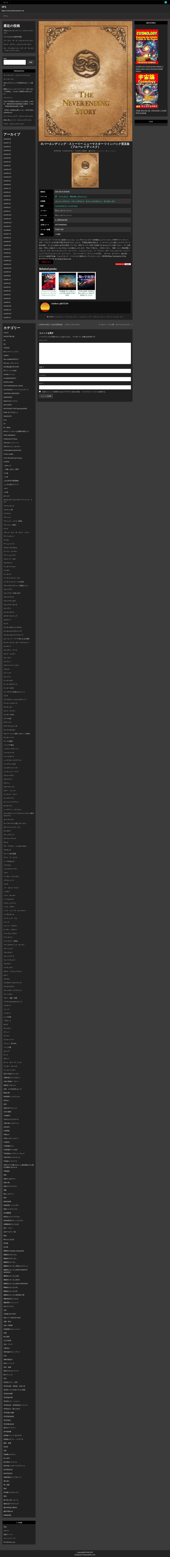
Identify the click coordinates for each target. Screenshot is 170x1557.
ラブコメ (7, 1036)
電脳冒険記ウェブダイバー (13, 1477)
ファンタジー (8, 937)
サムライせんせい (10, 730)
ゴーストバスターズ (10, 703)
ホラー (6, 975)
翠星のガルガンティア (11, 1371)
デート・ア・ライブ (10, 857)
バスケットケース (10, 903)
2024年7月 (7, 234)
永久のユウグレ (9, 1306)
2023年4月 (7, 291)
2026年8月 (7, 139)
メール (42, 375)
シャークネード (9, 756)
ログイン (7, 1531)
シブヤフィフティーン (11, 749)
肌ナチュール (8, 1375)
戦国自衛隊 (7, 1201)
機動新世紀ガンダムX (11, 1299)
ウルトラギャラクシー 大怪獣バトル (16, 586)
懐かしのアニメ (9, 1194)
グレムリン (7, 677)
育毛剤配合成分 (9, 1424)
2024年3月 (7, 249)
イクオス (7, 570)
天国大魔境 (7, 1112)
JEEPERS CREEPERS (11, 393)
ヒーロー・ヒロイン (10, 929)
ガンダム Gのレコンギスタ (13, 627)
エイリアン (7, 608)
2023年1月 (7, 302)
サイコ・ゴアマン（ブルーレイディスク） (18, 44)
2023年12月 (7, 260)
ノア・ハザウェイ (77, 201)
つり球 (6, 477)
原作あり (7, 1100)
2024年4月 (7, 245)
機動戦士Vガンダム (10, 1255)
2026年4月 (7, 154)
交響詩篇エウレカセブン (12, 1077)
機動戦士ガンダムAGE (11, 1276)
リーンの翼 (7, 1047)
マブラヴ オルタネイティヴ (13, 1002)
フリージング (8, 948)
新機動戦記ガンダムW (11, 1224)
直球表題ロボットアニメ (12, 1352)
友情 (5, 1104)
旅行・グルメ (8, 1228)
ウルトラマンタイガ (10, 605)
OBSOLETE (8, 416)
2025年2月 (7, 207)
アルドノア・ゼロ (10, 559)
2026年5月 (7, 150)
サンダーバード (9, 737)
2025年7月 (7, 188)
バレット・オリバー (62, 201)
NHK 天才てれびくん (11, 412)
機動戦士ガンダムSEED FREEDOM (16, 1283)
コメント (43, 340)
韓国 (5, 1496)
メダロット (7, 1021)
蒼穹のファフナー (10, 1428)
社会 (5, 1356)
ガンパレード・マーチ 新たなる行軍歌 (16, 639)
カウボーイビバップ (10, 616)
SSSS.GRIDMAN (9, 435)
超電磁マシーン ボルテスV (13, 1435)
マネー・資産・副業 (10, 998)
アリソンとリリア (10, 555)
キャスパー (7, 646)
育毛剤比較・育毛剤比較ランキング (16, 1405)
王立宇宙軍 (7, 1340)
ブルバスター (8, 952)
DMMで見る (46, 262)
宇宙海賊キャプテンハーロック (14, 1153)
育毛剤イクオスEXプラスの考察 (14, 1390)
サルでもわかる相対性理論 (13, 37)
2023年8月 (7, 276)
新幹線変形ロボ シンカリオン (13, 1220)
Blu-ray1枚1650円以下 (11, 359)
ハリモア (7, 892)
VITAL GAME (8, 454)
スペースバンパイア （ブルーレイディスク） (19, 116)
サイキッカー (8, 707)
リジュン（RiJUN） (10, 1043)
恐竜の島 (7, 1182)
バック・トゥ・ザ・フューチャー (15, 911)
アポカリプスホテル (10, 548)
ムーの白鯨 (7, 1017)
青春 (5, 1488)
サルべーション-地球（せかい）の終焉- (17, 734)
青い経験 (7, 1485)
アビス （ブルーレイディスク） (14, 124)
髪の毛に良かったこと (11, 1500)
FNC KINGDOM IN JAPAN (13, 386)
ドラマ (6, 884)
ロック (6, 1055)
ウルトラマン (8, 589)
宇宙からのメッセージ (11, 1138)
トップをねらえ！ (10, 861)
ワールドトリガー (10, 1070)
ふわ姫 (6, 492)
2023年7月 (7, 279)
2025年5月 (7, 196)
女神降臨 (7, 1131)
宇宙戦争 (7, 1142)
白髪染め (7, 1348)
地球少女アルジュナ (10, 1108)
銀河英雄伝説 (8, 1469)
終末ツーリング (9, 1363)
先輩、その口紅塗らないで (13, 1089)
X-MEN (6, 462)
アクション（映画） (10, 525)
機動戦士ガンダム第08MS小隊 (14, 1295)
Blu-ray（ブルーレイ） (11, 363)
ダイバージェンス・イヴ (12, 827)
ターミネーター (9, 79)
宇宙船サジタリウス (10, 1161)
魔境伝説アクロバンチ (11, 1504)
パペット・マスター (10, 926)
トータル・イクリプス (11, 876)
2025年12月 (7, 169)
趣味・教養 (7, 1443)
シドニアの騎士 (9, 745)
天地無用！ (7, 1115)
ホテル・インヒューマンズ (13, 971)
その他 (6, 473)
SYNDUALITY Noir (10, 439)
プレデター (7, 964)
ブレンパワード (9, 956)
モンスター (7, 1028)
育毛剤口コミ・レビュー (12, 1401)
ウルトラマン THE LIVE (12, 593)
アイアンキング (9, 506)
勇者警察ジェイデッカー (12, 1096)
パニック (7, 922)
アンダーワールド (10, 567)
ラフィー (7, 1032)
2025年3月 (7, 204)
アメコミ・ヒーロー (10, 551)
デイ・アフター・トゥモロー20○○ (15, 846)
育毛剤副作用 (8, 1397)
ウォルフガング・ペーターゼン (66, 206)
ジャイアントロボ (10, 764)
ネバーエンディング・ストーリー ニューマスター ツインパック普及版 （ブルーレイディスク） (84, 145)
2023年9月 (7, 272)
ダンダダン (7, 831)
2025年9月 (7, 181)
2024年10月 (8, 223)
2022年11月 (7, 310)
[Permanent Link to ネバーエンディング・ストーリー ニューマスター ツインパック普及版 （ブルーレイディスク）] (85, 81)
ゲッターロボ (8, 680)
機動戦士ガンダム (10, 1262)
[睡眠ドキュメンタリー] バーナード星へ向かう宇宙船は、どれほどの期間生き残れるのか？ (18, 91)
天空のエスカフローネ (11, 1119)
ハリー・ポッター (10, 895)
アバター (7, 540)
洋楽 (5, 1310)
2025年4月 (7, 200)
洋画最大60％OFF (10, 1314)
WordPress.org (9, 1542)
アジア (6, 529)
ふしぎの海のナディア (11, 484)
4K (5, 344)
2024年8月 (7, 230)
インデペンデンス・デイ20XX (14, 582)
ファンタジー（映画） (11, 941)
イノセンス (7, 574)
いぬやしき (7, 465)
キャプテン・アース (10, 650)
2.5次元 (6, 333)
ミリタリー (7, 1013)
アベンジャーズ (9, 544)
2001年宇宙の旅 (9, 336)
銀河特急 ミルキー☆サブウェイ (14, 1466)
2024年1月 (7, 257)
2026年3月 (7, 158)
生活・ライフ (8, 1344)
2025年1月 (7, 211)
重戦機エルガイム (10, 1454)
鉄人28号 (7, 1458)
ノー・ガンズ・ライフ (11, 888)
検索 (5, 59)
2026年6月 (7, 147)
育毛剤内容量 (8, 1394)
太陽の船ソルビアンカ (11, 1123)
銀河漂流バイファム (10, 1462)
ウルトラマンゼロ (10, 601)
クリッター (7, 658)
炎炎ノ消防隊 (8, 1325)
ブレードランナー (10, 960)
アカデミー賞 (8, 510)
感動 (5, 1190)
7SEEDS (6, 348)
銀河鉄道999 (8, 1473)
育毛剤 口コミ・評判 (10, 1382)
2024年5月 (7, 241)
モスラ (6, 1024)
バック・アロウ (9, 907)
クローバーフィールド (11, 665)
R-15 (5, 420)
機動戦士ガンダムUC (11, 1287)
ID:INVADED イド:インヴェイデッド (16, 389)
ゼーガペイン (8, 806)
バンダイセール (9, 914)
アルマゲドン (8, 563)
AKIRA (6, 355)
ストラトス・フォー (10, 794)
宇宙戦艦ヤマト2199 (10, 1150)
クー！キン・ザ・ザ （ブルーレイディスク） (19, 40)
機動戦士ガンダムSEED (12, 1280)
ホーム (6, 2)
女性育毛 (7, 1127)
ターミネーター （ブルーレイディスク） (17, 75)
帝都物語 (7, 1171)
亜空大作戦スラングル (11, 1074)
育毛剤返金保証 (9, 1416)
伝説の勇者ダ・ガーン (11, 1081)
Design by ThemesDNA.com (85, 1555)
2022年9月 (7, 317)
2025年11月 (7, 173)
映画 (5, 1236)
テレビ (6, 842)
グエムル (7, 669)
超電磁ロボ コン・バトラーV (13, 1439)
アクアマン (7, 513)
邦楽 (5, 1450)
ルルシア (7, 1051)
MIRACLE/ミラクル (10, 401)
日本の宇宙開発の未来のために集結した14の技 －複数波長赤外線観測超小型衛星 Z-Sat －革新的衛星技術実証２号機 (19, 103)
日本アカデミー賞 (10, 1232)
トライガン (7, 865)
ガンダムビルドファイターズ (13, 635)
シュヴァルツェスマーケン (13, 760)
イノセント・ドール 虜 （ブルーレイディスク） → (115, 324)
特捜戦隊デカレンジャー (12, 1329)
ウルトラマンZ (9, 597)
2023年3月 (7, 295)
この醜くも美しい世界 (11, 469)
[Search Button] (165, 2)
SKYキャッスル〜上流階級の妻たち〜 (16, 431)
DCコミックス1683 (10, 371)
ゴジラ (6, 696)
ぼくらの (7, 496)
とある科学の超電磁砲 (11, 481)
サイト (41, 383)
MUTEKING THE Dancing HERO (15, 408)
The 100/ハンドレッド (11, 443)
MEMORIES (8, 397)
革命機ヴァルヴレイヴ (11, 1492)
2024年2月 (7, 253)
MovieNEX (8, 405)
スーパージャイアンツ (11, 802)
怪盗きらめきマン (10, 1179)
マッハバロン (8, 994)
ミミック (7, 1009)
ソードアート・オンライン (13, 809)
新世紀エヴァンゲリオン (12, 1217)
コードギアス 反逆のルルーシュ (14, 692)
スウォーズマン (9, 775)
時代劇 (6, 1243)
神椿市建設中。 (9, 1359)
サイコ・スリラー (10, 711)
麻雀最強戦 (7, 1515)
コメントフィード (10, 1538)
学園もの (7, 1134)
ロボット (7, 1059)
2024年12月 (7, 215)
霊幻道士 (7, 1481)
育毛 (5, 1378)
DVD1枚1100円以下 (10, 378)
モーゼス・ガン (109, 201)
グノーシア (7, 673)
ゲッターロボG (9, 688)
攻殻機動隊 (7, 1213)
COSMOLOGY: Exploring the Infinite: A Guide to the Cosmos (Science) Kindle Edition (149, 68)
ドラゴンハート (9, 880)
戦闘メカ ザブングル (10, 1209)
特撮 (5, 1333)
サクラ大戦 (7, 718)
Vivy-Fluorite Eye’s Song (13, 458)
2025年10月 (7, 177)
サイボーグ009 (9, 715)
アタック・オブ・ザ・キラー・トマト (16, 532)
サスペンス (7, 722)
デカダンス (7, 850)
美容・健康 (7, 1367)
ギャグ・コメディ (10, 654)
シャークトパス (9, 753)
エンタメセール (9, 612)
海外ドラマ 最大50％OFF (12, 1318)
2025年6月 (7, 192)
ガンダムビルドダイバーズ (13, 631)
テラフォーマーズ (10, 838)
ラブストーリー (9, 1040)
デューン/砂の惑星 (10, 854)
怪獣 (5, 1175)
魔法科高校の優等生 (10, 1507)
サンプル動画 (8, 741)
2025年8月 (7, 185)
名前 (41, 367)
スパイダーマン (9, 798)
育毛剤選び (7, 1420)
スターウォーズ (9, 787)
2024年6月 (7, 238)
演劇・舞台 (7, 1321)
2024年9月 (7, 226)
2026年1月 (7, 166)
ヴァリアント (8, 98)
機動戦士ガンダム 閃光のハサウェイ (16, 1266)
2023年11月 (7, 264)
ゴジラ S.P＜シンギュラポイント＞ (15, 699)
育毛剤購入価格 (9, 1413)
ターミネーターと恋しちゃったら (15, 823)
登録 (5, 1527)
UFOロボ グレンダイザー (12, 446)
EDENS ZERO (8, 382)
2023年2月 (7, 298)
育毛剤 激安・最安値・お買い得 (14, 1386)
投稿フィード (8, 1534)
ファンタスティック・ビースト (14, 945)
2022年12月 (7, 306)
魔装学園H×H (8, 1511)
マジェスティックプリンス (13, 990)
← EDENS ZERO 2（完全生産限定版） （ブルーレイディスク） (59, 324)
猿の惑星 (7, 1337)
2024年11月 (7, 219)
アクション (7, 517)
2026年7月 (7, 143)
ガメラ (6, 623)
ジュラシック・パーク (11, 772)
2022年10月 (7, 314)
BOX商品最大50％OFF (11, 367)
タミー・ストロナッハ (94, 201)
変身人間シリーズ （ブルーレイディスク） (18, 120)
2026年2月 (7, 162)
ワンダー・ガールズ (10, 1066)
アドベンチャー (9, 536)
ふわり (6, 488)
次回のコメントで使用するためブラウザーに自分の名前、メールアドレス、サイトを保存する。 (74, 392)
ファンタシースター (10, 933)
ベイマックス (8, 967)
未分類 (6, 1247)
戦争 (5, 1198)
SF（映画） (7, 427)
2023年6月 (7, 283)
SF (4, 424)
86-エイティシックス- (11, 352)
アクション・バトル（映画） (13, 521)
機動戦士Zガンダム (10, 1258)
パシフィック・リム (10, 918)
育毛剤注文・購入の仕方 (12, 1409)
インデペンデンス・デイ (12, 578)
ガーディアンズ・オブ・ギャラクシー (16, 642)
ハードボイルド (9, 899)
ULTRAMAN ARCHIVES (12, 450)
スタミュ (7, 783)
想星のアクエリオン (10, 1186)
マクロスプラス (9, 986)
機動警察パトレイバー (11, 1302)
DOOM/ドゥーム (9, 374)
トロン (6, 873)
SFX (4, 7)
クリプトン (7, 661)
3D (4, 340)
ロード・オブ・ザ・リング (13, 1062)
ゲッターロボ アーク (10, 684)
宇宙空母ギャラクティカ (12, 1157)
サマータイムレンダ (10, 726)
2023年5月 (7, 287)
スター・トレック (10, 790)
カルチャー (7, 620)
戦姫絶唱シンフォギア (11, 1205)
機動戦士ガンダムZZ (10, 1291)
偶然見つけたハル (10, 1085)
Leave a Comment (82, 151)
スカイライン (8, 779)
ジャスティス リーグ (10, 768)
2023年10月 (7, 268)
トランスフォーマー (10, 869)
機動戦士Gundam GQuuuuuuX (14, 1251)
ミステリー (7, 1005)
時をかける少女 (9, 1239)
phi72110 (58, 151)
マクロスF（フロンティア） (13, 983)
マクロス (7, 979)
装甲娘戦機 (7, 1432)
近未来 (6, 1447)
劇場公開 (7, 1093)
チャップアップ (9, 835)
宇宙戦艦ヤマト (9, 1146)
